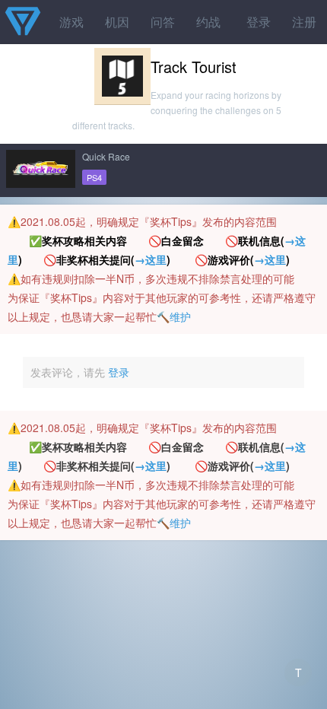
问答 (163, 21)
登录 (258, 21)
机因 (117, 21)
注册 (304, 21)
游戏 (71, 21)
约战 (208, 21)
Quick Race (106, 156)
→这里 (151, 259)
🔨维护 (174, 316)
